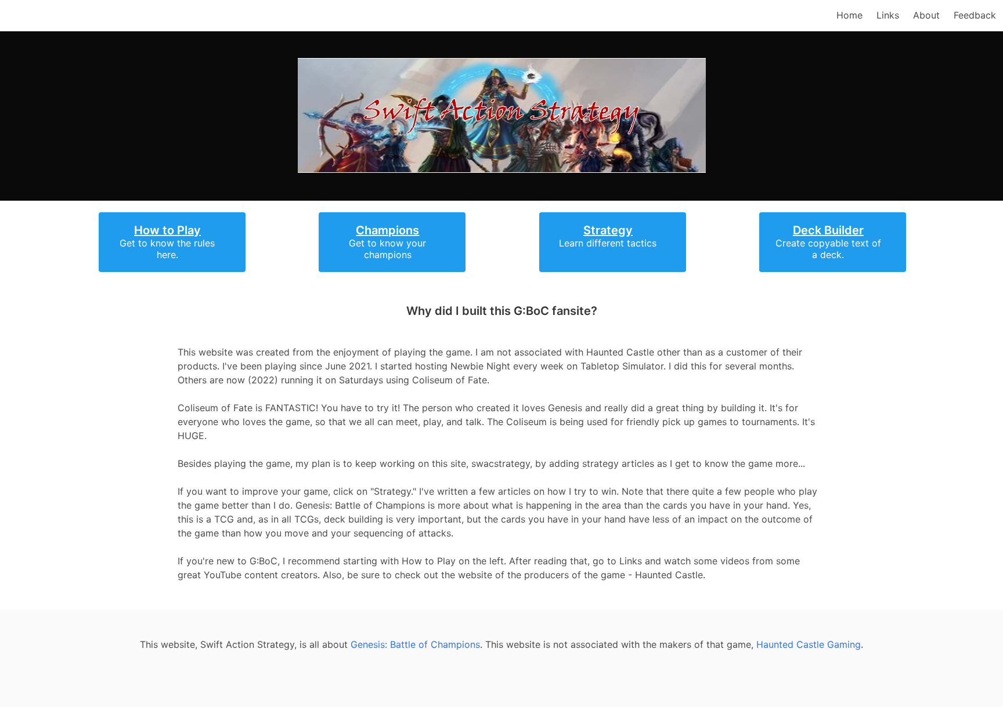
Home (849, 15)
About (926, 15)
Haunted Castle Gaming (808, 644)
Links (887, 15)
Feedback (975, 15)
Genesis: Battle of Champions (415, 644)
